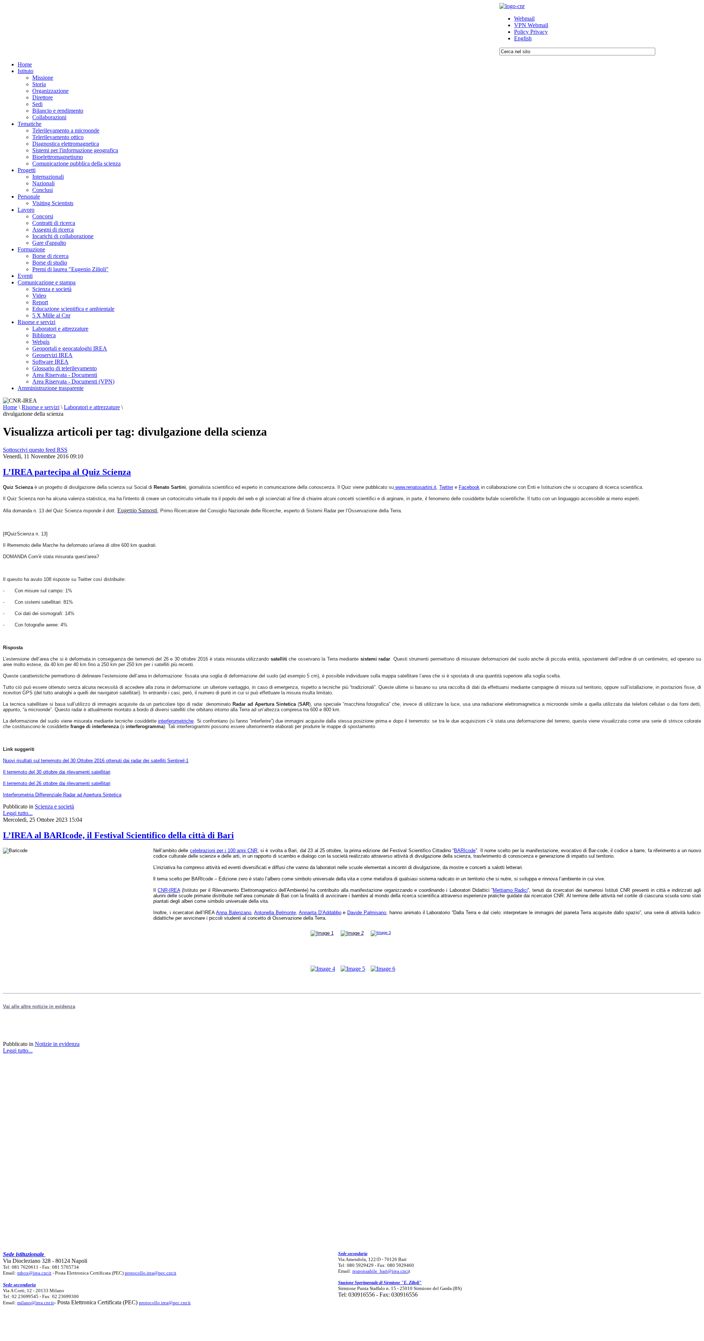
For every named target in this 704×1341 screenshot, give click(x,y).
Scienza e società (54, 806)
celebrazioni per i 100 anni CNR (223, 850)
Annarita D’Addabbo (320, 912)
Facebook (469, 487)
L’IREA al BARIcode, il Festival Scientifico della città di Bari (118, 835)
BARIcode (465, 850)
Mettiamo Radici (510, 890)
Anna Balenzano (233, 912)
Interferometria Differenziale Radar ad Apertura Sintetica (62, 794)
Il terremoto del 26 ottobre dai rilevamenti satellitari (56, 783)
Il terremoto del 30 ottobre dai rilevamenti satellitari (56, 772)
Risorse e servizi (40, 407)
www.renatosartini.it (415, 487)
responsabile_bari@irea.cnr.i (380, 1271)
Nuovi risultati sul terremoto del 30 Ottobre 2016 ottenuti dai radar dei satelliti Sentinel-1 (95, 760)
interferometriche (176, 721)
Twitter (446, 487)
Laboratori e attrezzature (92, 407)
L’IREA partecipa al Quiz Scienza (67, 472)
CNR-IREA (169, 890)
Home (10, 407)
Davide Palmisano (366, 912)
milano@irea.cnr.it (35, 1302)
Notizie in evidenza (57, 1044)
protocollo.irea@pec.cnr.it (150, 1273)
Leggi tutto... (18, 813)
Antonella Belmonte (275, 912)
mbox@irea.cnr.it (34, 1273)
